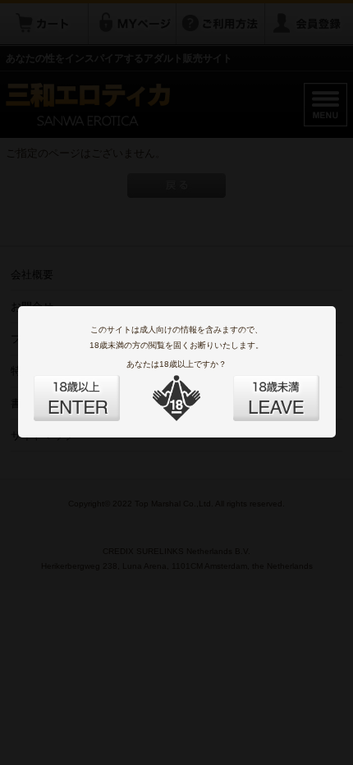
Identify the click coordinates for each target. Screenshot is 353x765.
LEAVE (257, 388)
